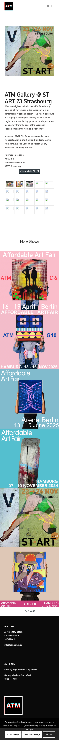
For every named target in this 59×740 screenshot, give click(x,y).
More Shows (29, 241)
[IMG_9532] (29, 210)
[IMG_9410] (10, 193)
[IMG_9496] (39, 210)
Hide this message (32, 734)
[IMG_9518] (20, 193)
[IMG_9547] (39, 193)
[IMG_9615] (10, 210)
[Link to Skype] (52, 6)
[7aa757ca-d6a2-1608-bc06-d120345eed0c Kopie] (49, 210)
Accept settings (13, 734)
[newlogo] (24, 6)
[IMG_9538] (29, 201)
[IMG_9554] (10, 201)
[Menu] (44, 6)
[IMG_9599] (39, 201)
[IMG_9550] (49, 193)
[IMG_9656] (20, 210)
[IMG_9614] (49, 201)
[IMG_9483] (29, 193)
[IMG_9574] (20, 201)
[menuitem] (44, 6)
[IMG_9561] (49, 184)
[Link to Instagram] (48, 6)
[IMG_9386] (20, 184)
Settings (49, 734)
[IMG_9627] (39, 184)
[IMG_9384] (29, 184)
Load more (29, 611)
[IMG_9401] (10, 184)
